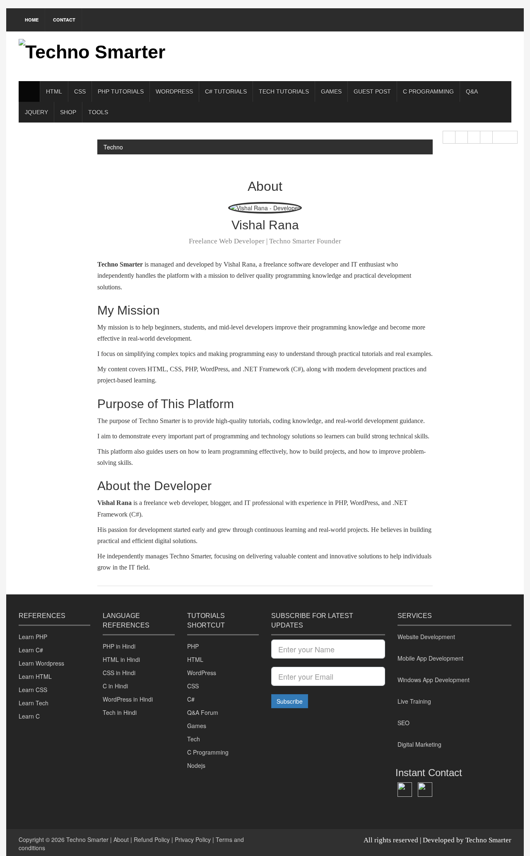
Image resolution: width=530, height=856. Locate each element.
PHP (193, 646)
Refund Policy (152, 839)
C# (191, 699)
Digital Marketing (419, 744)
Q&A (472, 91)
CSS (80, 91)
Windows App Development (434, 680)
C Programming (428, 91)
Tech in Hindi (120, 712)
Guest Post (372, 91)
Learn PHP (33, 636)
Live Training (414, 701)
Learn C (29, 716)
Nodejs (196, 765)
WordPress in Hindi (128, 699)
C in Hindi (115, 686)
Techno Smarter (87, 839)
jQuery (36, 112)
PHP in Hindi (119, 646)
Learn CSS (33, 689)
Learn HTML (35, 676)
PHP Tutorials (121, 91)
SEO (404, 723)
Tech (193, 739)
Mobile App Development (430, 658)
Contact (64, 20)
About (121, 839)
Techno (113, 147)
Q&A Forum (202, 712)
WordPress (201, 672)
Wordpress (174, 91)
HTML (54, 91)
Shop (68, 112)
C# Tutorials (226, 91)
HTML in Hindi (121, 659)
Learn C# (31, 650)
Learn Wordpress (41, 663)
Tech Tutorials (284, 91)
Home (32, 20)
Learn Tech (33, 703)
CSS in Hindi (119, 672)
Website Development (426, 636)
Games (331, 91)
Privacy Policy (193, 839)
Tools (98, 112)
